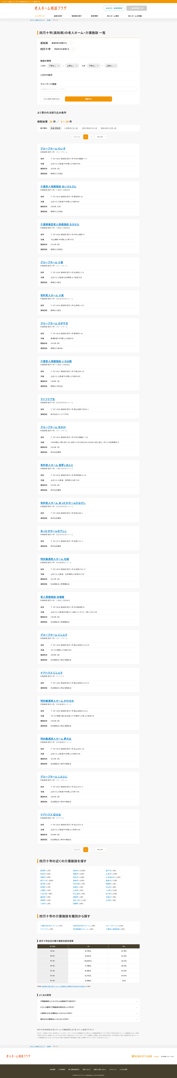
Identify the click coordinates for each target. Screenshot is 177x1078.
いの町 (108, 890)
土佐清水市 (110, 877)
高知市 (76, 870)
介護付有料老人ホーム (49, 925)
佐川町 (108, 893)
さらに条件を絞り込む (52, 99)
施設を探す (58, 16)
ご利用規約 (61, 1069)
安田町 (43, 887)
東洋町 (43, 884)
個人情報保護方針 (73, 1069)
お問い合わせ (87, 1069)
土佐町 (76, 890)
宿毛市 (76, 877)
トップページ (40, 16)
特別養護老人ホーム (81, 929)
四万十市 (44, 880)
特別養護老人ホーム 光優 (54, 559)
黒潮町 (76, 903)
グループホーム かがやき (54, 323)
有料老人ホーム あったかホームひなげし (63, 503)
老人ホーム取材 (113, 16)
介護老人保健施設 (113, 929)
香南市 (76, 880)
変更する (59, 43)
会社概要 (52, 1069)
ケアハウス (44, 929)
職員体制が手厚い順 (108, 128)
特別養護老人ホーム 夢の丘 (56, 738)
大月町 (108, 900)
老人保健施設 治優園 (52, 597)
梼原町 (76, 897)
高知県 (49, 20)
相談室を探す (77, 16)
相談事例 (94, 16)
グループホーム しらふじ (53, 776)
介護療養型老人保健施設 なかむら (59, 224)
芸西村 (76, 887)
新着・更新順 (55, 128)
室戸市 (108, 870)
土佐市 (108, 874)
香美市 (108, 880)
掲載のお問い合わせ (100, 1069)
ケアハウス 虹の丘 (50, 814)
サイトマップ (113, 1069)
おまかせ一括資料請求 (114, 8)
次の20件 (100, 137)
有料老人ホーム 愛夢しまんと (56, 465)
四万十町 (77, 900)
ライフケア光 (47, 399)
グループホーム (112, 925)
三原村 (43, 903)
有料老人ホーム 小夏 (52, 295)
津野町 (43, 900)
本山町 (108, 887)
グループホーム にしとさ (53, 634)
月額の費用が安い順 (89, 128)
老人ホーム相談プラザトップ (37, 20)
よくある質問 (123, 1069)
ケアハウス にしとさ (51, 672)
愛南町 (43, 870)
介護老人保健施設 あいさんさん (58, 186)
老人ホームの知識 (135, 16)
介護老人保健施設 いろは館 (56, 361)
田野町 (108, 884)
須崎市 (43, 877)
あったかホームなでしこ (53, 531)
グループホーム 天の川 (53, 427)
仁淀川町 (44, 893)
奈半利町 (77, 884)
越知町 (43, 897)
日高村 (108, 897)
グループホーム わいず (53, 148)
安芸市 (43, 874)
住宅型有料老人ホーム (82, 925)
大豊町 (43, 890)
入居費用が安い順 (71, 128)
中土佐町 (77, 893)
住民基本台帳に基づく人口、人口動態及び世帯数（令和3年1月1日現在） (63, 986)
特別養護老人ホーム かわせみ (57, 700)
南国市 (76, 874)
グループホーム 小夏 (51, 262)
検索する (88, 99)
